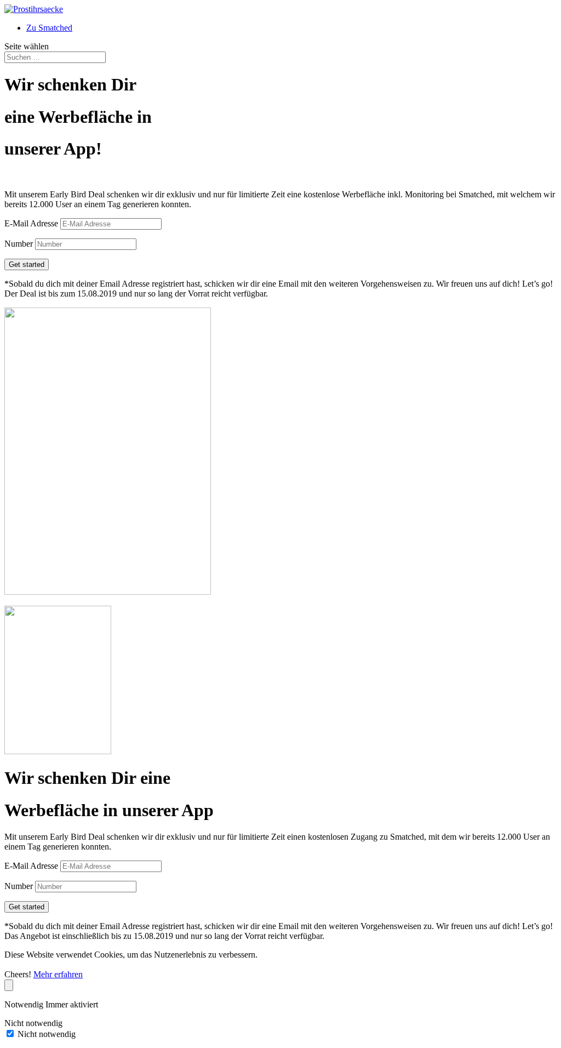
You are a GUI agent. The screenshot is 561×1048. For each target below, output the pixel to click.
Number (18, 243)
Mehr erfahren (58, 974)
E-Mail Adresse (31, 223)
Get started (26, 264)
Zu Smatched (49, 27)
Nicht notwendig (47, 1034)
